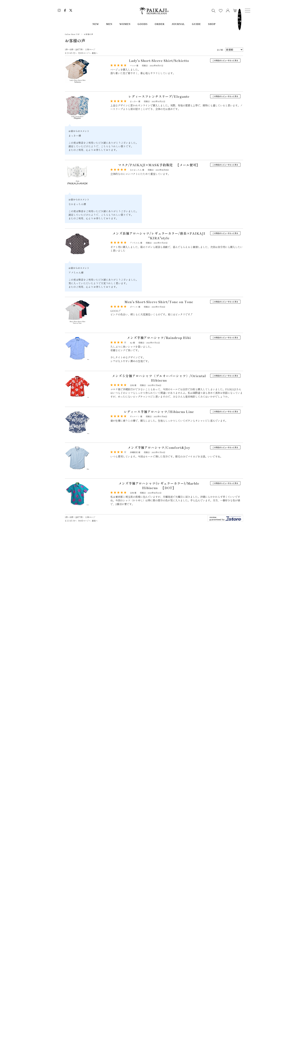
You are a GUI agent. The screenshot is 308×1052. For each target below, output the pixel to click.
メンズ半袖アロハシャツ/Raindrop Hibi (159, 337)
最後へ (95, 53)
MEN (109, 24)
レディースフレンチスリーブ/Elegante (158, 96)
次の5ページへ (84, 53)
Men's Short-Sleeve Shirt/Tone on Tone (159, 302)
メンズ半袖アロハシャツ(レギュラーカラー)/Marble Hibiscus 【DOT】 (159, 485)
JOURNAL (178, 24)
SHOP (212, 24)
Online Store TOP (72, 34)
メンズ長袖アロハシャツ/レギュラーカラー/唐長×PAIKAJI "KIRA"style (158, 235)
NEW (96, 24)
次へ (75, 53)
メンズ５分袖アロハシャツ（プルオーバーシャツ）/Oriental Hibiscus (159, 378)
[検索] (213, 11)
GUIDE (196, 24)
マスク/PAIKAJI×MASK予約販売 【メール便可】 (159, 165)
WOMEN (124, 24)
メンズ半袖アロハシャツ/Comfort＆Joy (159, 447)
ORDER (160, 24)
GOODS (143, 24)
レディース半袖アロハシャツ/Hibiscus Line (159, 411)
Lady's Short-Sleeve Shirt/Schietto (159, 60)
